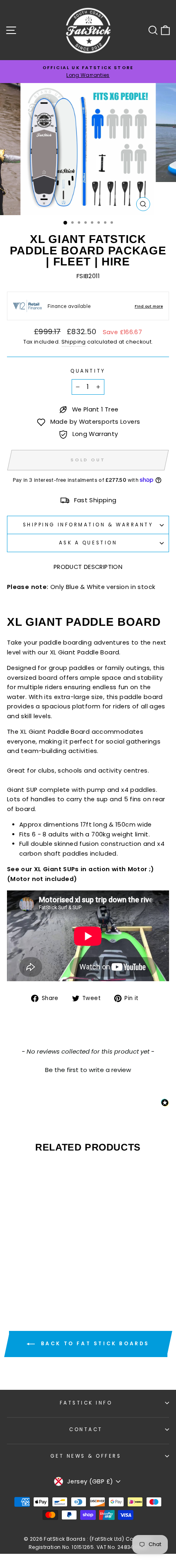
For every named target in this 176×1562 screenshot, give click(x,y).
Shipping (73, 341)
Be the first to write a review (88, 1069)
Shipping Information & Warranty (88, 524)
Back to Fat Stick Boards (93, 1343)
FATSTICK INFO (86, 1403)
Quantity (87, 371)
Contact (86, 1429)
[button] (88, 1068)
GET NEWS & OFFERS (85, 1456)
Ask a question (88, 542)
